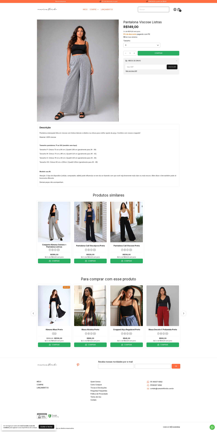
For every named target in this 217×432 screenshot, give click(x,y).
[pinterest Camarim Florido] (77, 364)
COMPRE (93, 9)
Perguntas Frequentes (99, 391)
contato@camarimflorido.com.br (162, 388)
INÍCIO (85, 9)
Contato (93, 400)
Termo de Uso (96, 397)
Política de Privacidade (99, 394)
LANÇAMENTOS (107, 9)
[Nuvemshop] (171, 427)
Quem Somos (95, 382)
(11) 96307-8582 (156, 382)
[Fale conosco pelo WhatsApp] (212, 427)
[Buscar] (166, 9)
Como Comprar (96, 385)
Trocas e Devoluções (99, 388)
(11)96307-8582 (156, 385)
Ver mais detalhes (131, 37)
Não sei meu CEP (131, 71)
